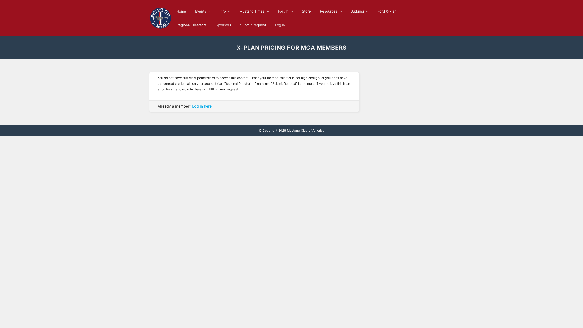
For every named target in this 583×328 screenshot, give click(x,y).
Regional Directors (191, 25)
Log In (280, 25)
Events (200, 11)
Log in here (202, 106)
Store (306, 11)
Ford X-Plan (387, 11)
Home (181, 11)
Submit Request (253, 25)
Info (223, 11)
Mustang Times (252, 11)
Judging (357, 11)
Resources (328, 11)
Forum (283, 11)
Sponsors (223, 25)
